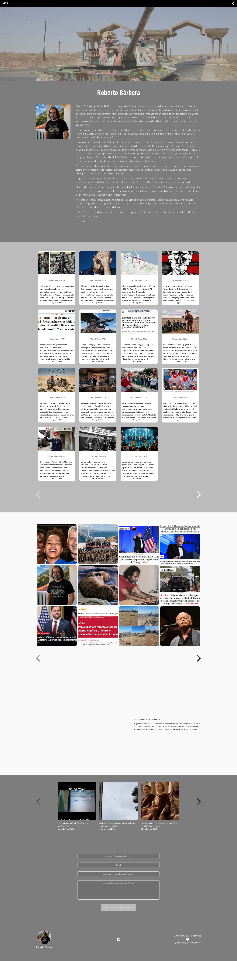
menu (6, 3)
